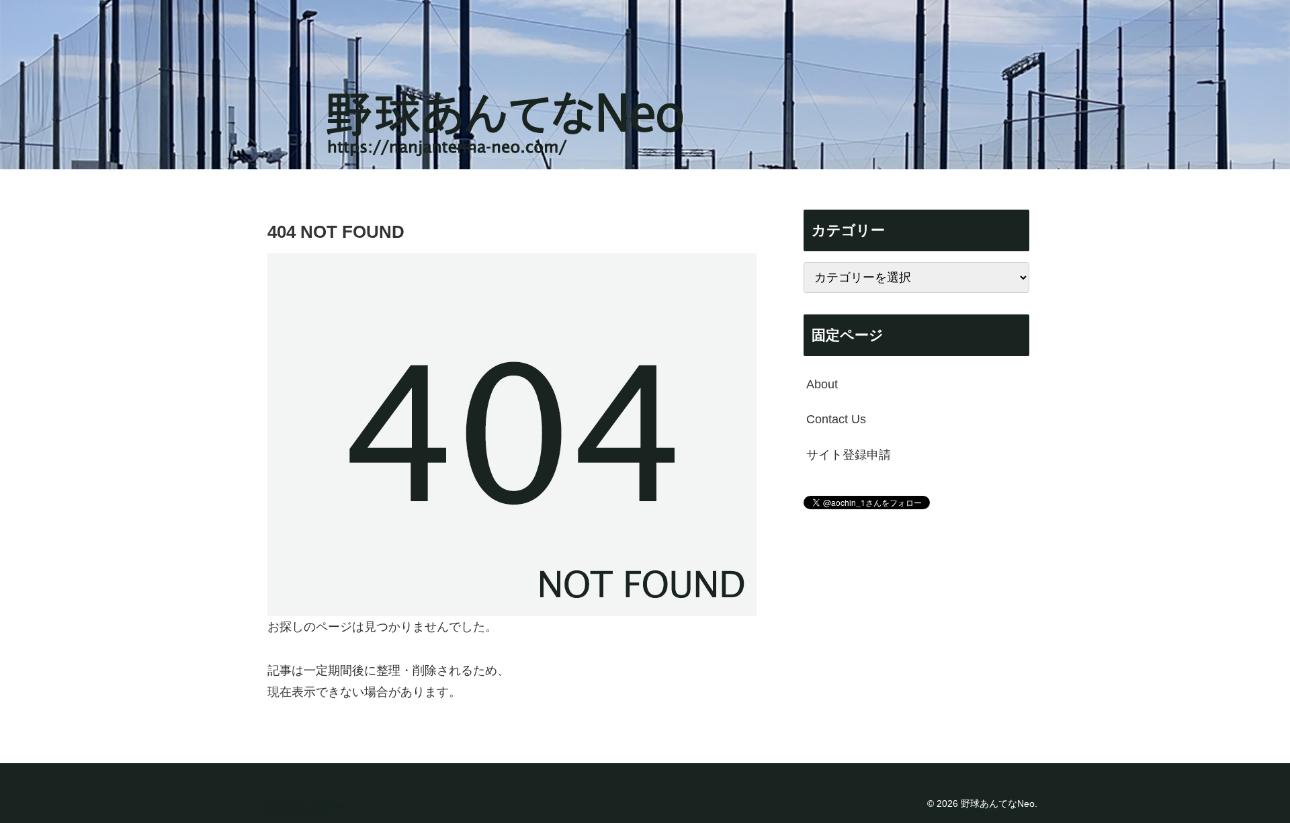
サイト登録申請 (848, 455)
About (822, 384)
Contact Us (836, 419)
